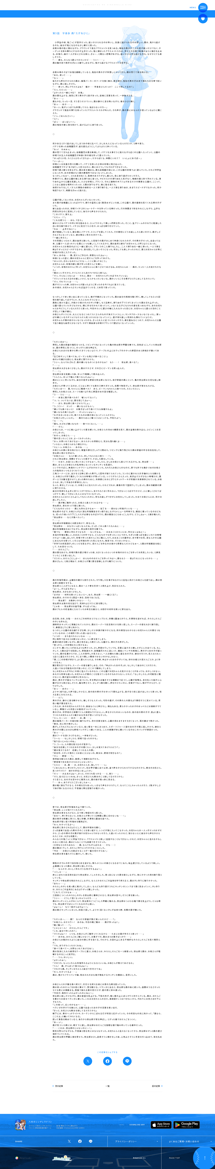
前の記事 (156, 1086)
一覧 (107, 1086)
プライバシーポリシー (126, 1141)
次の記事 (59, 1086)
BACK (12, 5)
